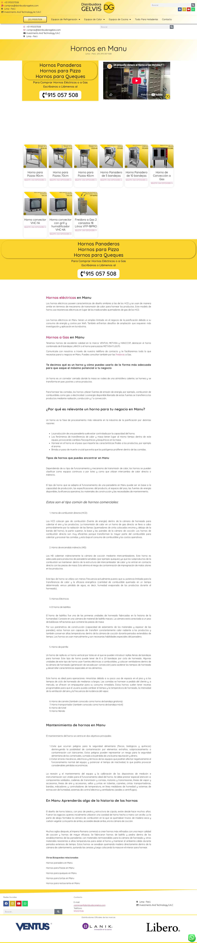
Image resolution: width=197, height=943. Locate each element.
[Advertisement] (98, 121)
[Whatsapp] (193, 9)
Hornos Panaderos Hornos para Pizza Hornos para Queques (60, 70)
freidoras (120, 354)
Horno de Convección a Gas (162, 176)
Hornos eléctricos (61, 297)
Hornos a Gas (57, 337)
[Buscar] (193, 5)
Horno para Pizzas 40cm (86, 174)
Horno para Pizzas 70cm (61, 174)
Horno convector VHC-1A (35, 221)
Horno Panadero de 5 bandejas (111, 174)
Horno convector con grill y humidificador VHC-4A (60, 224)
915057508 (79, 911)
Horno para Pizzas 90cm (35, 174)
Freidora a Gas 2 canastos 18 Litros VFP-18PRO (86, 223)
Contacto (167, 19)
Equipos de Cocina (118, 19)
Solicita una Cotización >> (35, 180)
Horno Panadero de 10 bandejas (136, 174)
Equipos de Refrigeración (64, 19)
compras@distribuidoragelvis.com (89, 905)
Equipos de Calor (93, 19)
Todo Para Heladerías (146, 19)
